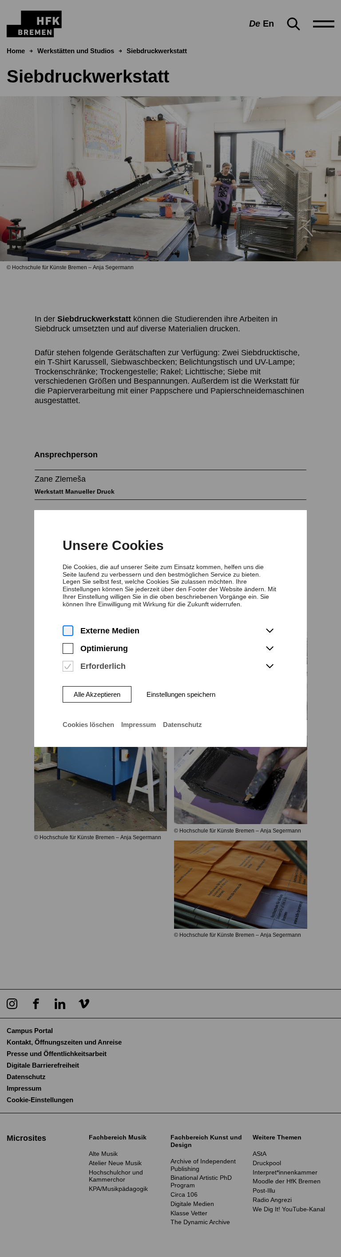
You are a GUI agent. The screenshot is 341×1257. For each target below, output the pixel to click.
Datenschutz (182, 724)
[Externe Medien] (68, 630)
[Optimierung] (68, 648)
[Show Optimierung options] (269, 649)
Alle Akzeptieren (97, 694)
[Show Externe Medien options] (269, 631)
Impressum (138, 724)
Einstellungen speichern (181, 694)
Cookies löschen (88, 724)
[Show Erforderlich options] (269, 667)
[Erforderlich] (68, 666)
